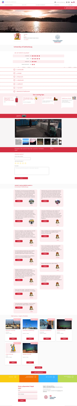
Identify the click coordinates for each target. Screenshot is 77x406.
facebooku (59, 390)
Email (19, 390)
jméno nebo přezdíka (19, 156)
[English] (74, 2)
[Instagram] (69, 2)
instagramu (45, 391)
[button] (24, 5)
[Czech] (72, 2)
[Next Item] (59, 128)
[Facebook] (66, 2)
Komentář (16, 165)
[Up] (14, 70)
